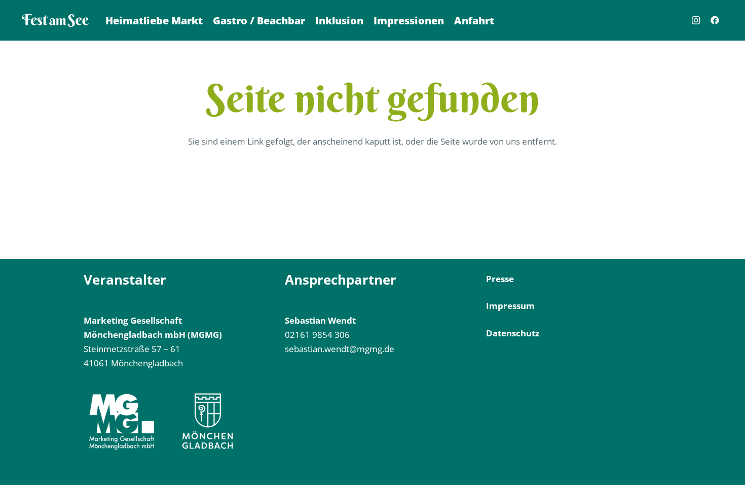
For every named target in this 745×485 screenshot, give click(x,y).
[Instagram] (695, 20)
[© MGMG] (55, 20)
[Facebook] (715, 20)
